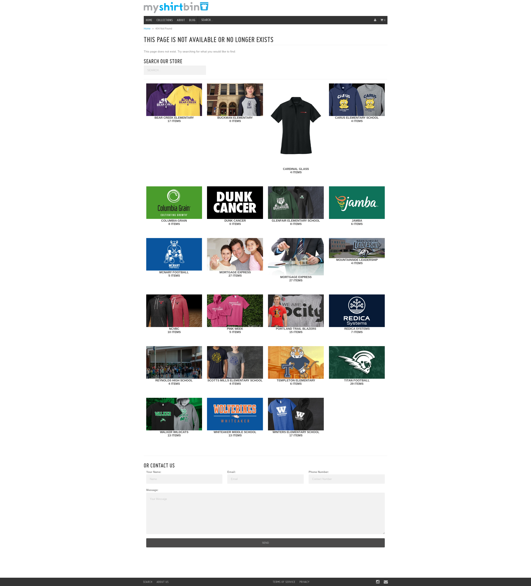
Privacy (304, 582)
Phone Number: (319, 472)
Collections (165, 20)
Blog (192, 20)
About (181, 20)
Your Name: (153, 472)
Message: (152, 490)
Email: (231, 472)
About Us (163, 582)
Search (147, 582)
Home (149, 20)
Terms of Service (284, 582)
